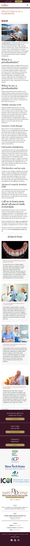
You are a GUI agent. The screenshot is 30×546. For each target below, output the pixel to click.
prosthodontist (6, 42)
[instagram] (18, 540)
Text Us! (19, 1)
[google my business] (15, 540)
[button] (28, 5)
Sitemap (17, 536)
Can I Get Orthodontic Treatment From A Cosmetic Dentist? (13, 304)
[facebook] (11, 540)
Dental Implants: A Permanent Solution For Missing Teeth (14, 387)
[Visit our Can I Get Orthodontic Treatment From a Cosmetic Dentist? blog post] (15, 292)
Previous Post (5, 409)
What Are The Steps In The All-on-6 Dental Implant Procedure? (14, 261)
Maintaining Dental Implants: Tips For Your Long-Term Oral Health (14, 344)
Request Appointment (15, 432)
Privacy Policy (13, 536)
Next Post (26, 409)
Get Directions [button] (15, 419)
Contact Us (15, 445)
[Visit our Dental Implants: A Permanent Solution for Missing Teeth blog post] (15, 376)
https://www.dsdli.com (21, 221)
